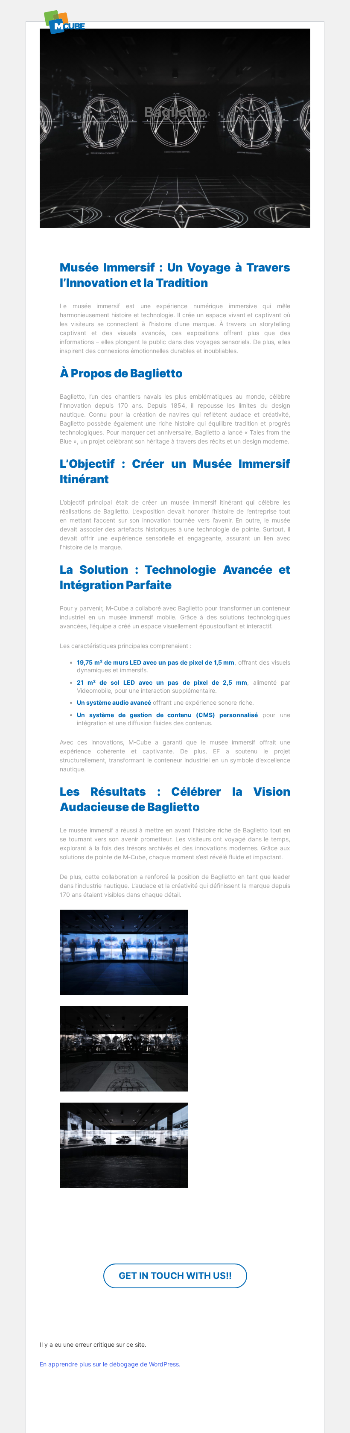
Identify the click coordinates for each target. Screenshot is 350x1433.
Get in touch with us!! (175, 1275)
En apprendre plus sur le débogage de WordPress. (110, 1364)
